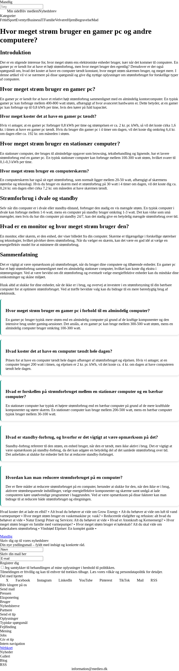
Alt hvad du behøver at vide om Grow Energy (84, 512)
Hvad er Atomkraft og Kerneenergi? (136, 520)
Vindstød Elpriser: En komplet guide (67, 528)
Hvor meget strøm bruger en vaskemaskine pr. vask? (62, 516)
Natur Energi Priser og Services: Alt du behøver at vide (66, 520)
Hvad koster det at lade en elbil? (23, 512)
